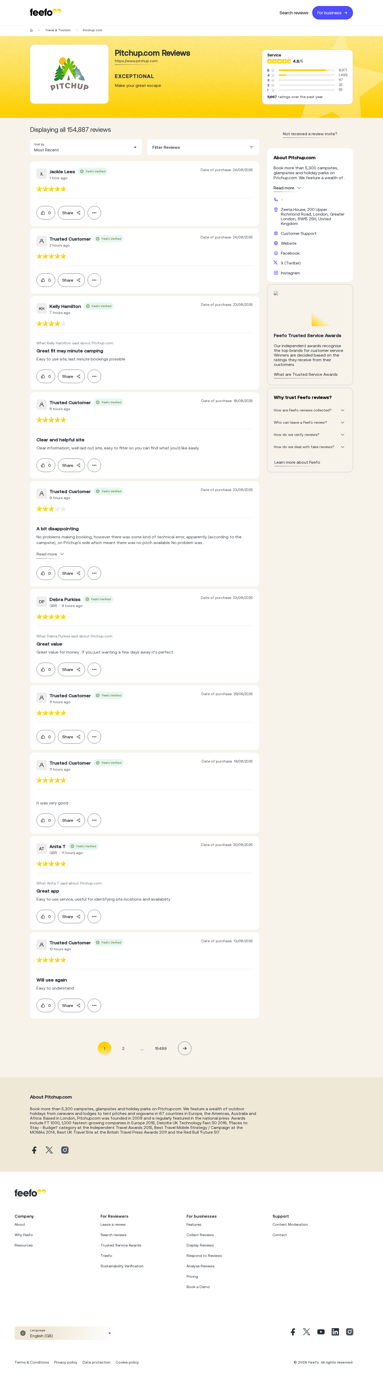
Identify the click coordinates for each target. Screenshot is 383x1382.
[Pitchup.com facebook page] (33, 1150)
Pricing (192, 1276)
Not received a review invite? (310, 133)
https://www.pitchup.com (136, 61)
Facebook (290, 253)
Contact (280, 1235)
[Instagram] (349, 1333)
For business (329, 12)
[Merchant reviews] (69, 74)
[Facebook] (292, 1333)
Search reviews (294, 12)
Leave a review (113, 1224)
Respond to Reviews (204, 1256)
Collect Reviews (200, 1235)
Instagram (290, 272)
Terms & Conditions (32, 1362)
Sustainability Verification (122, 1266)
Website (288, 243)
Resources (24, 1245)
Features (194, 1224)
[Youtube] (321, 1333)
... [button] (142, 1048)
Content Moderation (290, 1224)
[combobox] (86, 147)
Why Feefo (24, 1235)
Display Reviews (200, 1245)
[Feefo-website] (45, 13)
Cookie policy (127, 1362)
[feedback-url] (51, 188)
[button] (86, 147)
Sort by (39, 144)
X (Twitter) (291, 263)
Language (37, 1330)
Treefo (106, 1256)
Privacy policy (65, 1362)
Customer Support (299, 233)
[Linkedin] (335, 1333)
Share (67, 212)
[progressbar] (302, 70)
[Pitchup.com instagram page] (65, 1150)
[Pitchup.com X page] (49, 1150)
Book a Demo (198, 1287)
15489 (161, 1048)
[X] (306, 1333)
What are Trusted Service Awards (306, 374)
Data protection (96, 1362)
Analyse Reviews (200, 1266)
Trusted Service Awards (121, 1245)
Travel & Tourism (58, 30)
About (20, 1224)
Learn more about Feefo (297, 462)
